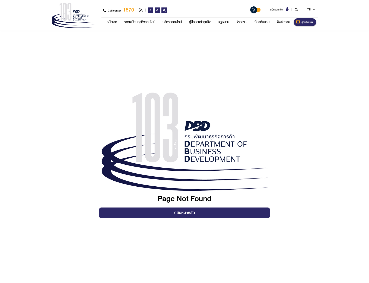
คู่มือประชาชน (307, 22)
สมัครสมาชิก (276, 10)
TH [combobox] (309, 9)
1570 (128, 10)
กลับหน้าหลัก (184, 212)
